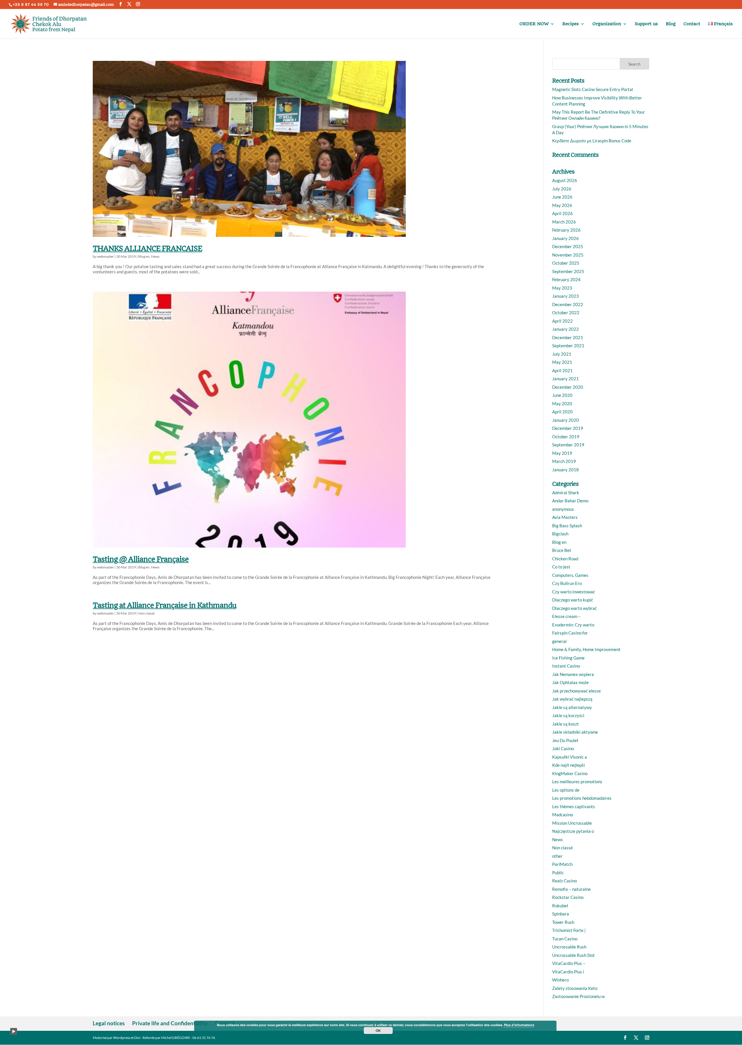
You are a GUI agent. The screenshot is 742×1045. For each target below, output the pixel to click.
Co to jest (561, 566)
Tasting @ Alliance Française (141, 559)
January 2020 (565, 420)
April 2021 (562, 370)
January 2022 (565, 329)
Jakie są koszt (565, 723)
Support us (646, 24)
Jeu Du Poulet (565, 740)
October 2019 (565, 436)
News (155, 256)
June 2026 (562, 196)
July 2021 (561, 354)
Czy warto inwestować (573, 591)
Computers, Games (570, 575)
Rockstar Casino (567, 897)
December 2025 (567, 246)
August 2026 (564, 180)
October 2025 (565, 263)
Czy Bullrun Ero (567, 583)
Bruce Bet (561, 550)
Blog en (144, 256)
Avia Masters (565, 517)
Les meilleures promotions (577, 781)
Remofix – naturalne (571, 889)
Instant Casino (566, 665)
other (557, 856)
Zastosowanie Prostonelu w (578, 996)
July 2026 (561, 188)
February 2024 (566, 279)
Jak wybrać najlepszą (572, 698)
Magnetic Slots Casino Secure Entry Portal (592, 89)
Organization (606, 24)
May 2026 (562, 205)
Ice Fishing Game (568, 657)
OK (378, 1030)
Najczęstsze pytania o (573, 831)
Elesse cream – (566, 616)
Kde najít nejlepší (568, 765)
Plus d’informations (519, 1025)
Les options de (565, 790)
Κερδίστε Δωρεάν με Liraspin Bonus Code (591, 140)
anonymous (563, 509)
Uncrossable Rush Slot (573, 955)
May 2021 (562, 362)
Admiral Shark (565, 492)
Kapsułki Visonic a (569, 756)
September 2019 (568, 444)
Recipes (570, 24)
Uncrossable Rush (569, 946)
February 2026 (566, 229)
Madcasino (562, 814)
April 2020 (562, 411)
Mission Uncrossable (572, 823)
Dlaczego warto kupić (572, 599)
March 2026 (564, 221)
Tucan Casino (564, 938)
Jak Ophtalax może (570, 682)
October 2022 (565, 312)
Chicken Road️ (565, 558)
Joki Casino (563, 748)
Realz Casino (564, 880)
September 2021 (568, 345)
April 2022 (562, 321)
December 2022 (567, 304)
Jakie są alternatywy (572, 707)
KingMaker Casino (570, 773)
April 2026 (562, 213)
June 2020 (562, 395)
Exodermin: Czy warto (573, 624)
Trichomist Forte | (569, 930)
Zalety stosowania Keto (574, 988)
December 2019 (567, 428)
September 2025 (568, 271)
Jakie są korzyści (568, 715)
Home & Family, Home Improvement (586, 649)
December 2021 (567, 337)
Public (558, 872)
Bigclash (560, 533)
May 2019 (562, 453)
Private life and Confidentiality (170, 1023)
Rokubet (560, 905)
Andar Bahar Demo (570, 500)
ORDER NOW (534, 24)
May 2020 (562, 403)
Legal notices (109, 1023)
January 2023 (565, 296)
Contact (691, 24)
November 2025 (567, 254)
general (559, 641)
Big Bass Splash (567, 525)
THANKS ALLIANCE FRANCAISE (147, 249)
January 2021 (565, 378)
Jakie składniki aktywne (575, 732)
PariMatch (562, 864)
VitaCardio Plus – (568, 963)
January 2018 (565, 469)
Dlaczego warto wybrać (574, 608)
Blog (671, 24)
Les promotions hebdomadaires (582, 798)
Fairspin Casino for (570, 632)
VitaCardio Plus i (568, 971)
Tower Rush (563, 922)
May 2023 (562, 287)
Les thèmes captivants (573, 806)
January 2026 (565, 238)
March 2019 (564, 461)
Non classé (146, 613)
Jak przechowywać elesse (576, 690)
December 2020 (567, 387)
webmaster (105, 256)
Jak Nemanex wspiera (573, 674)
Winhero (560, 979)
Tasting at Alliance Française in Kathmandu (164, 605)
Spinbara (560, 913)
